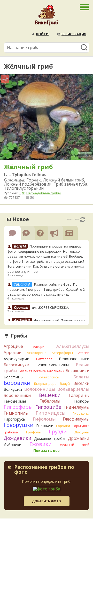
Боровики (17, 382)
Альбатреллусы (72, 346)
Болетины (14, 376)
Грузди (58, 431)
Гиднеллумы (76, 407)
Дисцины (81, 432)
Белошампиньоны (52, 364)
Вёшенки (49, 395)
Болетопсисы (48, 377)
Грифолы (33, 432)
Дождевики (17, 438)
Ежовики (40, 444)
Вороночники (17, 395)
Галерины (79, 395)
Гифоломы (44, 419)
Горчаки (63, 425)
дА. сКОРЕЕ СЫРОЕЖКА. (50, 307)
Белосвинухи (16, 365)
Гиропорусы (15, 419)
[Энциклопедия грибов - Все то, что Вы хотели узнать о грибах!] (46, 16)
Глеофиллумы (76, 419)
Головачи (44, 425)
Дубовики (12, 444)
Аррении (12, 352)
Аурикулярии (16, 358)
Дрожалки (78, 438)
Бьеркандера (45, 383)
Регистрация (73, 34)
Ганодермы (15, 401)
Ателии (83, 353)
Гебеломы (50, 401)
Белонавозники (74, 358)
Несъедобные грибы (43, 193)
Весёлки (81, 383)
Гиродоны (81, 413)
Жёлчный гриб (74, 445)
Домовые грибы (49, 438)
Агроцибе (13, 346)
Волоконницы (39, 389)
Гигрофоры (18, 406)
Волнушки (13, 389)
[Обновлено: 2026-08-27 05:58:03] (82, 219)
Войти (42, 34)
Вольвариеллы (73, 389)
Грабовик (11, 432)
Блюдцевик (55, 371)
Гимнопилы (16, 413)
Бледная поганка (32, 371)
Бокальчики (77, 371)
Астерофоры (62, 352)
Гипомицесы (50, 413)
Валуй (65, 383)
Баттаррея (44, 359)
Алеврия (39, 346)
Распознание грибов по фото (44, 470)
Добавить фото (46, 501)
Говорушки (19, 425)
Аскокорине (37, 352)
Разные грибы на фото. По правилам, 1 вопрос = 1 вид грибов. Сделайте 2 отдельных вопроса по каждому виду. (46, 289)
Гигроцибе (48, 407)
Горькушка (81, 426)
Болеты (81, 377)
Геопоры (81, 401)
